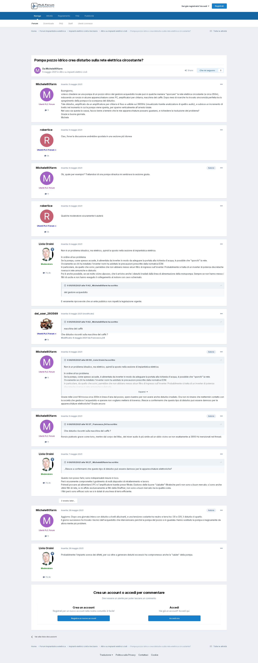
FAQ (61, 23)
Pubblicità (89, 16)
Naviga (37, 16)
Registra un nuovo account (83, 618)
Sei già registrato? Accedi (195, 6)
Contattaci (143, 655)
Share (189, 70)
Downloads (48, 23)
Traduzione (106, 655)
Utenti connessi (85, 23)
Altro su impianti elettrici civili (73, 72)
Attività (49, 16)
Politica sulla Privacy (126, 655)
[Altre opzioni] (221, 84)
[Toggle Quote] (65, 285)
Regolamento (64, 16)
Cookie (154, 655)
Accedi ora (174, 618)
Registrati (219, 6)
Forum (35, 23)
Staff (70, 23)
